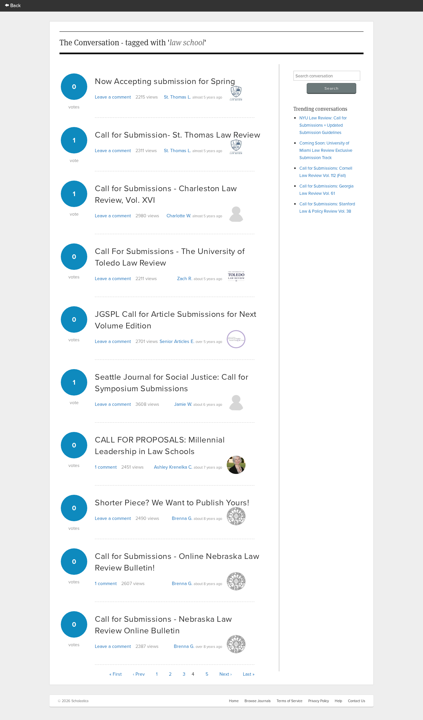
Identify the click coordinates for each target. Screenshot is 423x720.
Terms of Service (289, 700)
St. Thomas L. (177, 97)
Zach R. (184, 278)
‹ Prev (139, 674)
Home (234, 700)
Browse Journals (258, 700)
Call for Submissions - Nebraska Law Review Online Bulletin (163, 624)
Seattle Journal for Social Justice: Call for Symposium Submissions (171, 382)
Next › (225, 674)
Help (338, 700)
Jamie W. (183, 404)
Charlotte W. (179, 215)
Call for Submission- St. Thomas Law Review (177, 134)
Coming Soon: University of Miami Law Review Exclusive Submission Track (325, 150)
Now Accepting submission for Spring (165, 81)
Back (15, 5)
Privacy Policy (318, 700)
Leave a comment (113, 97)
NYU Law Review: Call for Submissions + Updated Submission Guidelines (323, 125)
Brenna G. (182, 518)
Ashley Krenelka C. (173, 467)
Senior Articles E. (177, 341)
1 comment (106, 467)
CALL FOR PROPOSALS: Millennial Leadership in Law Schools (160, 445)
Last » (248, 674)
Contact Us (356, 700)
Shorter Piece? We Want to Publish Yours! (172, 502)
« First (115, 674)
